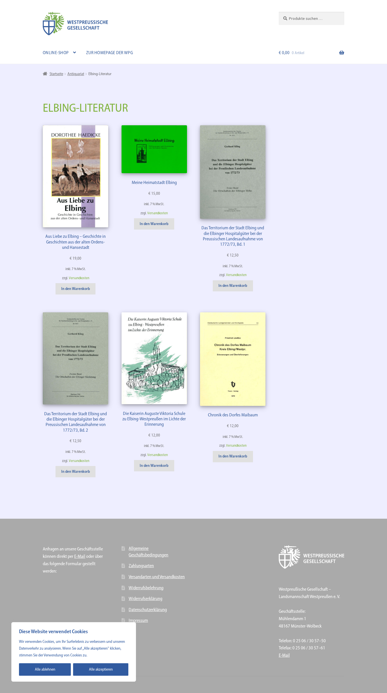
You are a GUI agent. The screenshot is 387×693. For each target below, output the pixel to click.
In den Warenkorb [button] (75, 288)
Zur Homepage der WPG (109, 52)
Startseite (56, 73)
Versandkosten (79, 278)
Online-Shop (56, 52)
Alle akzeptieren (101, 669)
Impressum (138, 620)
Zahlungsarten (141, 565)
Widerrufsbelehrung (146, 587)
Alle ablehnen (45, 669)
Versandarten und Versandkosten (157, 576)
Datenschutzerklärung (148, 609)
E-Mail (79, 556)
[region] (73, 652)
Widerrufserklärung (145, 598)
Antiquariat (75, 73)
